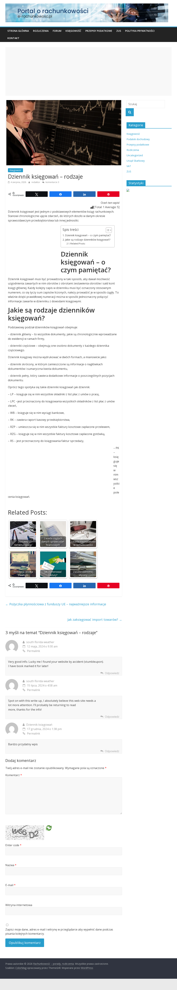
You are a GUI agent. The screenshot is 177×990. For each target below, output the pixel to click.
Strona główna (18, 30)
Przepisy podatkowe (98, 30)
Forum (57, 30)
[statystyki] (128, 190)
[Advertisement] (88, 71)
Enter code (13, 845)
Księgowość (73, 30)
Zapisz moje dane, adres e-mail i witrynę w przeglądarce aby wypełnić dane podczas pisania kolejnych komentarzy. (59, 932)
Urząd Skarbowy (136, 160)
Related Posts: (77, 243)
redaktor (36, 182)
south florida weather (40, 642)
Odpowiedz (112, 673)
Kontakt (13, 38)
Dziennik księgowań (39, 725)
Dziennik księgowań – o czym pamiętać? (88, 235)
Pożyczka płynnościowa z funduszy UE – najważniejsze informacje (55, 604)
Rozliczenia (41, 30)
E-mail (10, 885)
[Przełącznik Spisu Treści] (107, 230)
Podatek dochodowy (138, 139)
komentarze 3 (52, 182)
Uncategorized (135, 155)
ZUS (118, 30)
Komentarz (13, 775)
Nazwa (10, 865)
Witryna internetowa (18, 905)
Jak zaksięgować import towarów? (94, 619)
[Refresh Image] (49, 829)
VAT (129, 166)
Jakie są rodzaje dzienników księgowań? (87, 239)
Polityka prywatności (140, 30)
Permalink (33, 651)
